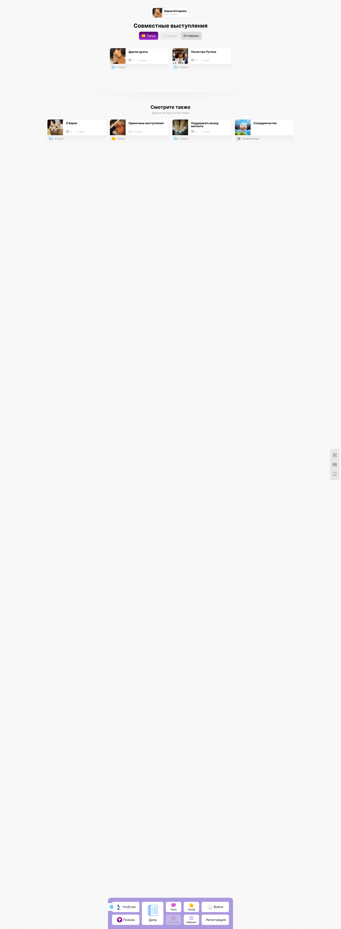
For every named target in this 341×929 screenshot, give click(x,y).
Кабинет (193, 36)
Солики (171, 36)
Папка (150, 36)
